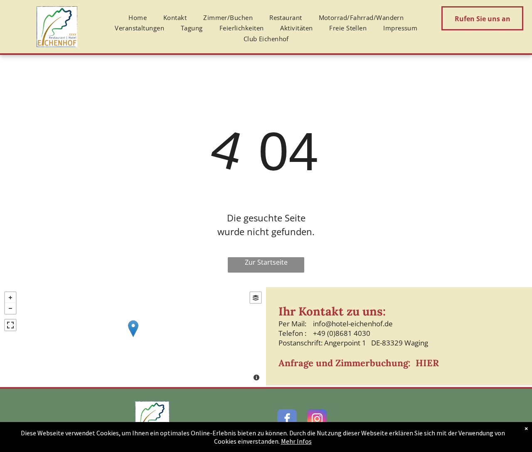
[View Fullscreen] (10, 325)
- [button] (10, 308)
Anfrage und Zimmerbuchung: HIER (358, 363)
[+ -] (133, 337)
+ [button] (10, 297)
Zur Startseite (266, 262)
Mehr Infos (296, 441)
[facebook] (287, 420)
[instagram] (317, 420)
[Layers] (255, 297)
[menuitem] (137, 17)
